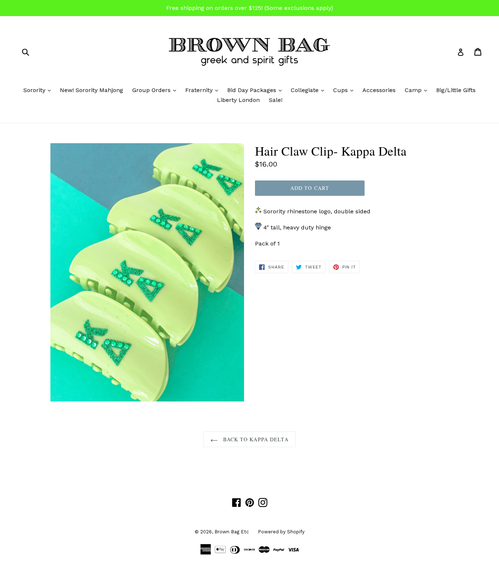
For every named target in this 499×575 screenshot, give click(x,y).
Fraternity (203, 90)
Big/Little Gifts (456, 90)
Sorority (38, 90)
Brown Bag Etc (231, 531)
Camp (418, 90)
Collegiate (309, 90)
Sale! (275, 99)
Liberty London (238, 99)
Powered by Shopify (281, 531)
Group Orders (156, 90)
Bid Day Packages (256, 90)
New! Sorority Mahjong (91, 90)
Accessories (379, 90)
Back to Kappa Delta (254, 439)
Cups (345, 90)
